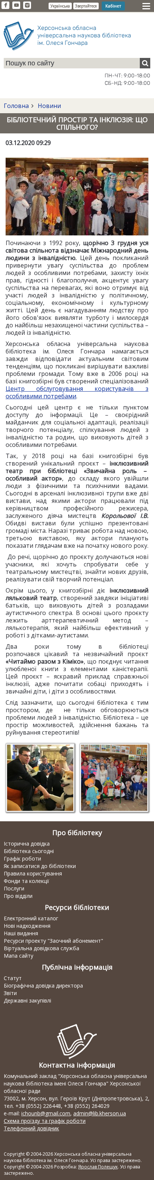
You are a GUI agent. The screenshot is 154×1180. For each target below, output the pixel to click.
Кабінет (113, 6)
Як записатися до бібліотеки (40, 865)
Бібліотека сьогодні (29, 851)
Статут (13, 978)
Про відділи (18, 895)
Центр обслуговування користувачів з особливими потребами (77, 392)
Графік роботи (22, 858)
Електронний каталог (31, 918)
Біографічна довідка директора (43, 985)
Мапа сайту (18, 955)
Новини (48, 106)
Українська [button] (60, 6)
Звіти (10, 993)
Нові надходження (27, 925)
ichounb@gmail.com (45, 1113)
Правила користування (33, 873)
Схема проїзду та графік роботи (45, 1120)
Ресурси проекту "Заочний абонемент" (53, 940)
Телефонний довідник (31, 1128)
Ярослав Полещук (98, 1167)
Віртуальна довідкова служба (41, 948)
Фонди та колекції (26, 880)
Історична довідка (27, 843)
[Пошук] (145, 63)
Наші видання (21, 933)
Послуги (14, 888)
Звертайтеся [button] (86, 6)
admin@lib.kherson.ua (99, 1113)
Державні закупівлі (27, 1000)
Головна (16, 106)
